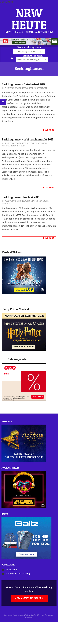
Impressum (12, 569)
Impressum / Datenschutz (14, 614)
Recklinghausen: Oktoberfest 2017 (23, 84)
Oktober (31, 88)
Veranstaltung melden (29, 598)
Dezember (32, 143)
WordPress (29, 617)
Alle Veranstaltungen (15, 88)
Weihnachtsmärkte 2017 (13, 146)
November (42, 143)
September (42, 88)
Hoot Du (40, 614)
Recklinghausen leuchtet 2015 (20, 197)
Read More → (49, 130)
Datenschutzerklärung (18, 573)
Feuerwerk (32, 201)
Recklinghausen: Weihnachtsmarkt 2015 (27, 139)
